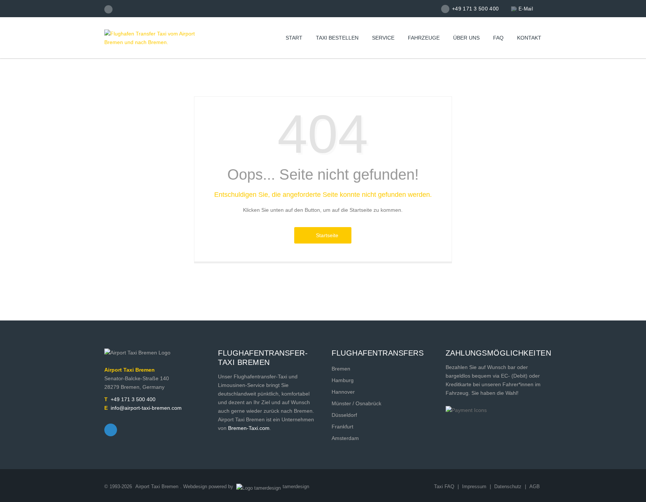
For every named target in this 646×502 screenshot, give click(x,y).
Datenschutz (508, 486)
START (294, 38)
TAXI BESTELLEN (337, 38)
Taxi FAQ (444, 486)
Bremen (341, 369)
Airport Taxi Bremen (156, 486)
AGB (534, 486)
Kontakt (529, 38)
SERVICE (383, 38)
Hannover (343, 392)
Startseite (325, 235)
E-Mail (526, 9)
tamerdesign (296, 486)
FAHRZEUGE (424, 38)
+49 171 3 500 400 (133, 399)
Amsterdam (345, 438)
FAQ (498, 38)
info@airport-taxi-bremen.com (146, 408)
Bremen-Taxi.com (249, 428)
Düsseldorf (344, 415)
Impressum (475, 486)
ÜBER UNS (466, 38)
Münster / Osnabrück (356, 403)
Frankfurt (342, 427)
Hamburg (343, 380)
